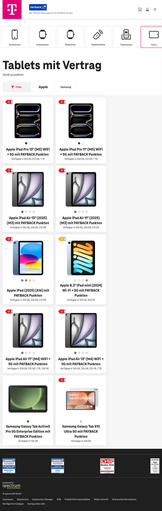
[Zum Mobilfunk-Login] (147, 9)
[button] (9, 102)
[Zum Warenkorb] (140, 9)
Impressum (8, 499)
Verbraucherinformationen (124, 499)
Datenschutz (22, 499)
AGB (59, 499)
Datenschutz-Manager (42, 499)
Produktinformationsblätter (77, 499)
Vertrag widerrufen (36, 503)
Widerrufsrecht (101, 499)
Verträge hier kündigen (13, 503)
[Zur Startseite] (12, 9)
